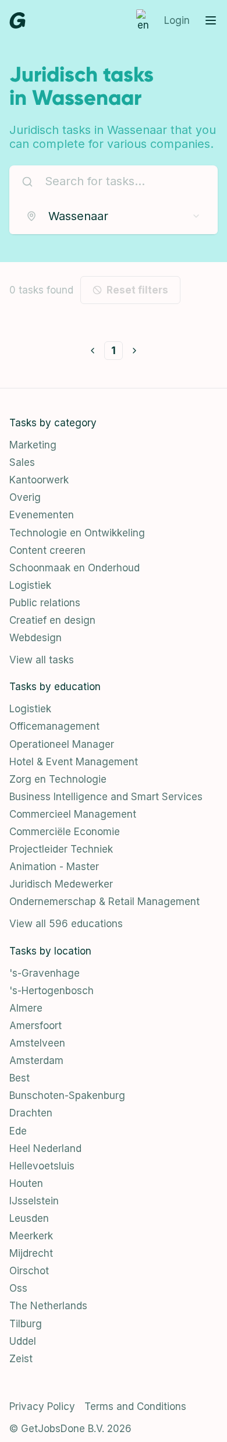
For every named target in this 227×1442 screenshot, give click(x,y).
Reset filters (137, 290)
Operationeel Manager (61, 744)
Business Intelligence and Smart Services (106, 797)
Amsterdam (36, 1060)
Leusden (29, 1218)
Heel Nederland (45, 1148)
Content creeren (47, 550)
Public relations (44, 603)
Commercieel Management (72, 814)
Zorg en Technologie (58, 779)
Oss (18, 1288)
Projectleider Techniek (61, 849)
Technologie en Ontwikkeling (77, 533)
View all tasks (41, 660)
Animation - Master (54, 866)
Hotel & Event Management (73, 762)
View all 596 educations (66, 923)
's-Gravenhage (44, 973)
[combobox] (113, 216)
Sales (22, 462)
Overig (25, 497)
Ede (18, 1131)
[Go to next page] (134, 350)
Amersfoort (35, 1025)
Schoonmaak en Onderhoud (74, 568)
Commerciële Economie (64, 831)
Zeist (21, 1359)
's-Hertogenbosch (51, 990)
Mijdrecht (31, 1253)
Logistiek (30, 585)
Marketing (32, 445)
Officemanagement (54, 726)
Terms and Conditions (135, 1406)
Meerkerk (31, 1236)
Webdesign (35, 638)
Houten (26, 1183)
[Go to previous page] (92, 350)
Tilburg (25, 1324)
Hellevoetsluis (42, 1166)
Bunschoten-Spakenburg (67, 1095)
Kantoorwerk (39, 480)
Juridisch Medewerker (61, 884)
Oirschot (29, 1271)
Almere (25, 1008)
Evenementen (41, 515)
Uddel (22, 1341)
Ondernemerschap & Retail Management (104, 901)
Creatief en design (52, 620)
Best (19, 1078)
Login (177, 20)
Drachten (30, 1113)
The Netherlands (48, 1306)
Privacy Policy (42, 1406)
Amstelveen (37, 1043)
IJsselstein (34, 1201)
